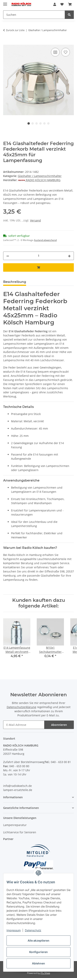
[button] (54, 4)
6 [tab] (48, 123)
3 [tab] (36, 123)
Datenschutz (33, 930)
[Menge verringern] (7, 256)
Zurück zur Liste (15, 30)
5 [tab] (44, 123)
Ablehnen (38, 963)
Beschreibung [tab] (14, 282)
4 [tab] (40, 123)
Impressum (14, 930)
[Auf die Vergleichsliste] (55, 52)
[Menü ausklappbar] (5, 2)
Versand (35, 220)
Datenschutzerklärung (21, 707)
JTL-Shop (45, 973)
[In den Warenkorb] (6, 42)
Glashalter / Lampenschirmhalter (40, 176)
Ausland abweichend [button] (45, 240)
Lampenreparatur (15, 825)
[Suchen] (69, 14)
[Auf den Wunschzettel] (65, 52)
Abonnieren (59, 725)
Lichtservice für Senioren (19, 832)
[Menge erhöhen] (69, 256)
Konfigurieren (38, 952)
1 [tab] (28, 123)
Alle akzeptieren (38, 940)
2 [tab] (32, 123)
